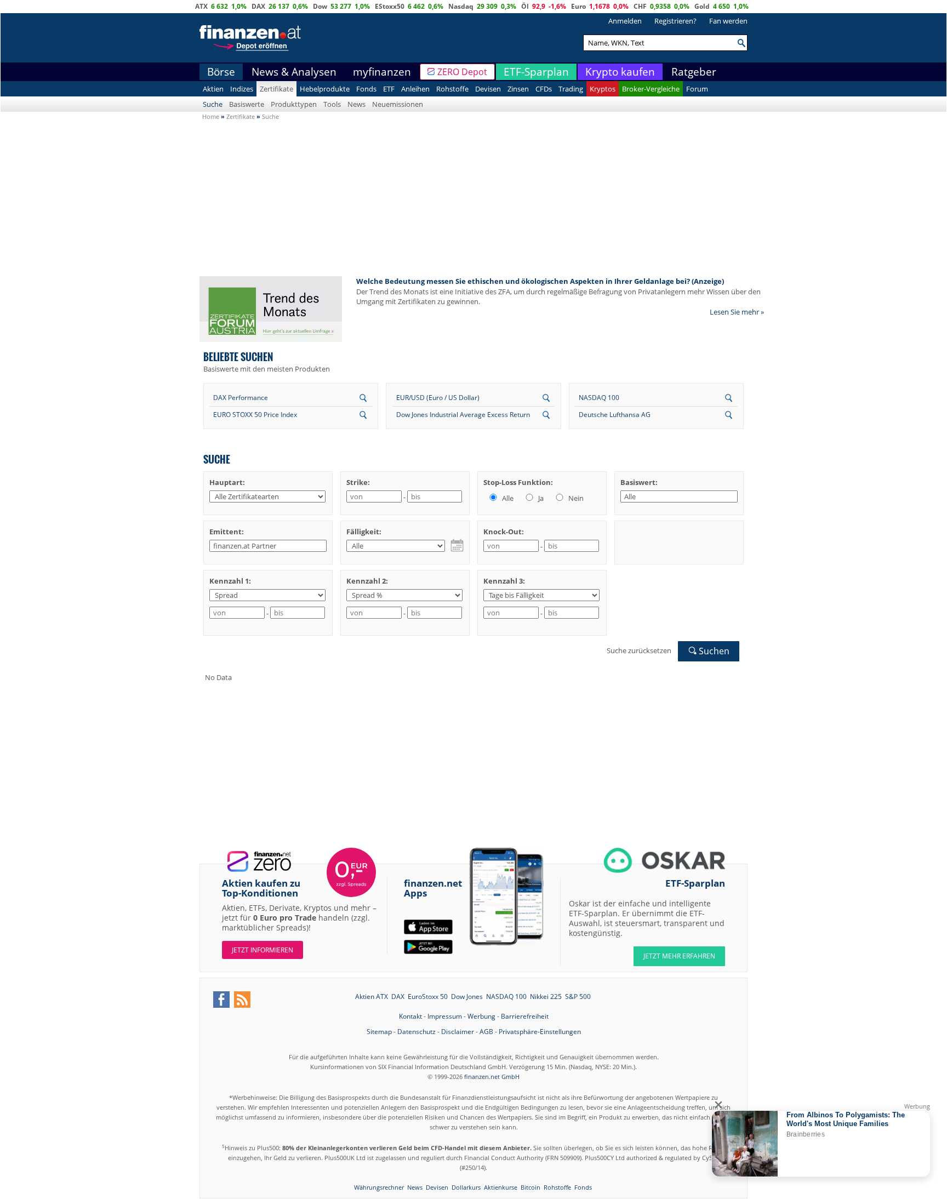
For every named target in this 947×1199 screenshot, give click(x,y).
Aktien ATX (371, 996)
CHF (640, 6)
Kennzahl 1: (230, 581)
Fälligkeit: (363, 531)
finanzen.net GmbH (492, 1076)
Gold (702, 6)
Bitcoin (530, 1187)
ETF (389, 89)
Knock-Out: (503, 531)
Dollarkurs (466, 1187)
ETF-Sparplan (536, 72)
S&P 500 (578, 996)
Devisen (488, 89)
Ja (540, 498)
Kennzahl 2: (367, 581)
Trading (570, 89)
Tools (332, 104)
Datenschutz (416, 1031)
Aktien (213, 89)
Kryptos (602, 89)
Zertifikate (276, 89)
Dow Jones (467, 996)
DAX (258, 6)
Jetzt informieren (262, 950)
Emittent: (226, 531)
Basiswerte (246, 104)
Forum (697, 89)
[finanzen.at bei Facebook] (221, 999)
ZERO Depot (462, 72)
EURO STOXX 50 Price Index (255, 414)
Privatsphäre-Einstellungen (540, 1031)
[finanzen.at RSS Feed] (242, 999)
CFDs (543, 89)
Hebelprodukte (325, 89)
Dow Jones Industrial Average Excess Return (463, 414)
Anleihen (415, 89)
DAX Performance (240, 397)
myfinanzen (382, 72)
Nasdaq (461, 6)
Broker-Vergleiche (651, 89)
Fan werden (728, 21)
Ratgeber (693, 72)
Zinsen (518, 89)
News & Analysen (294, 72)
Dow (320, 6)
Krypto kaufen (620, 72)
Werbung (481, 1016)
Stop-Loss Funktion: (518, 482)
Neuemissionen (397, 104)
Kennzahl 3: (504, 581)
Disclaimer (457, 1031)
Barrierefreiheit (525, 1016)
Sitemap (379, 1031)
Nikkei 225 (546, 996)
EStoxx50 (389, 6)
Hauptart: (227, 482)
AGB (486, 1031)
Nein (575, 498)
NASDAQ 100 (599, 397)
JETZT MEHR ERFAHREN (679, 956)
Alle (507, 498)
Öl (525, 6)
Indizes (241, 89)
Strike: (358, 482)
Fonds (366, 89)
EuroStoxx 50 (428, 996)
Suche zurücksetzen (639, 650)
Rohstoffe (452, 89)
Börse (221, 72)
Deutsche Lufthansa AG (615, 414)
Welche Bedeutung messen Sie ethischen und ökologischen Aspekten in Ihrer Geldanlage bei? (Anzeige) (540, 281)
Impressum (444, 1016)
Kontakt (410, 1016)
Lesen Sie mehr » (737, 312)
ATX (201, 6)
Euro (578, 6)
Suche (213, 104)
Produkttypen (294, 104)
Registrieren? (675, 21)
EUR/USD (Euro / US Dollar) (438, 397)
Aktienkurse (500, 1187)
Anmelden (625, 21)
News (356, 104)
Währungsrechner (379, 1187)
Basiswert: (639, 482)
